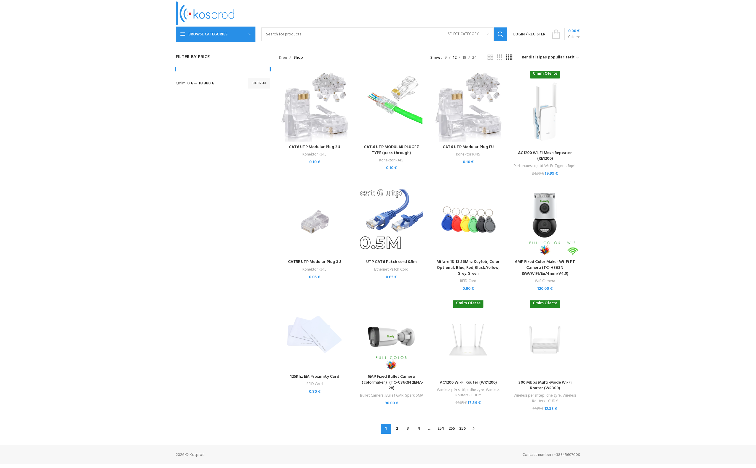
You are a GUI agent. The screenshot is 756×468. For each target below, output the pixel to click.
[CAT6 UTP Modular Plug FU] (468, 106)
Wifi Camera (545, 281)
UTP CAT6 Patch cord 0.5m (391, 261)
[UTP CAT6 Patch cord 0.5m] (391, 221)
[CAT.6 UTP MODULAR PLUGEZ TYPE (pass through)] (391, 106)
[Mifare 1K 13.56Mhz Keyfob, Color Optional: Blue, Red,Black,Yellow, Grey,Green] (468, 221)
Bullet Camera (372, 395)
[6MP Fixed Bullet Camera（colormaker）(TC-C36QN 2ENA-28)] (391, 335)
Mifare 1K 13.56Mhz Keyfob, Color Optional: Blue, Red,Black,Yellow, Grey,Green (468, 267)
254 (440, 428)
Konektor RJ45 (314, 154)
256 (462, 428)
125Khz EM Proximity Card (314, 376)
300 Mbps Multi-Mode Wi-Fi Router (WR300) (545, 385)
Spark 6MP (414, 395)
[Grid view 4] (509, 58)
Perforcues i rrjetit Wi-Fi (533, 166)
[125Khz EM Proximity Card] (314, 335)
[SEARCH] (500, 34)
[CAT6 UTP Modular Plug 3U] (314, 106)
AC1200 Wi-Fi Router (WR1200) (468, 382)
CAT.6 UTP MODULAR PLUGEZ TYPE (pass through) (391, 150)
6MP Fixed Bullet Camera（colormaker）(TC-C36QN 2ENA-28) (391, 382)
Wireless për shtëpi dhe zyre (460, 390)
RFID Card (468, 281)
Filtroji (259, 83)
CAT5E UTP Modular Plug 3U (314, 261)
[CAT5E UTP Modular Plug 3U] (314, 221)
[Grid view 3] (499, 58)
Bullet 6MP (394, 395)
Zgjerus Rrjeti (565, 166)
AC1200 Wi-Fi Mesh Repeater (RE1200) (545, 156)
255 (452, 428)
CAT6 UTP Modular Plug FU (468, 147)
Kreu (283, 58)
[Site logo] (205, 13)
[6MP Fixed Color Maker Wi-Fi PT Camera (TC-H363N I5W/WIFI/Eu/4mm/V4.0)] (544, 221)
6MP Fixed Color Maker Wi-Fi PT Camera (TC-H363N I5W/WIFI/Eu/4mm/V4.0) (545, 267)
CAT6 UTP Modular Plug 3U (314, 147)
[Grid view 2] (490, 58)
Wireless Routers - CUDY (477, 393)
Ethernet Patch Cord (391, 269)
